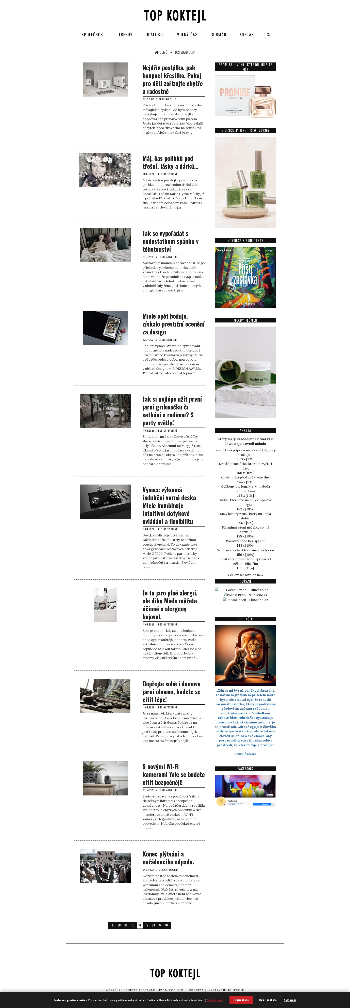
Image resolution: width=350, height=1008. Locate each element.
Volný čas (187, 34)
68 (119, 925)
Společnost (94, 34)
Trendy (125, 34)
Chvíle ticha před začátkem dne (245, 477)
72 (146, 925)
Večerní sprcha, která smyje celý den (245, 550)
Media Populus (171, 990)
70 (132, 925)
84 (167, 925)
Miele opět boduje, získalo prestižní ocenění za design (174, 323)
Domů (163, 52)
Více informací (215, 1000)
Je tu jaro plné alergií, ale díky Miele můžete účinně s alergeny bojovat (170, 604)
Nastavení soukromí (226, 990)
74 (160, 925)
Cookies (196, 990)
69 (126, 925)
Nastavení (290, 1000)
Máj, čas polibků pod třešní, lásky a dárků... (170, 162)
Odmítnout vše (268, 1000)
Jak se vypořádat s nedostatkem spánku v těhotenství (171, 241)
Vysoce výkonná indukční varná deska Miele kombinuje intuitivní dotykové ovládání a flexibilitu (169, 505)
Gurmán (218, 34)
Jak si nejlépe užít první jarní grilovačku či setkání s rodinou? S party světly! (172, 410)
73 (153, 925)
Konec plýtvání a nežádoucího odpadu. (168, 857)
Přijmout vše (241, 1000)
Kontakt (247, 34)
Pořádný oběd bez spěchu (245, 541)
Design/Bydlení (185, 52)
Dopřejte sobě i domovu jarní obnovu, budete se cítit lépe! (172, 691)
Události (155, 34)
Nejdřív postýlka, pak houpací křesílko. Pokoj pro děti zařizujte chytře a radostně (173, 79)
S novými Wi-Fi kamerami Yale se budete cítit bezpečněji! (174, 774)
